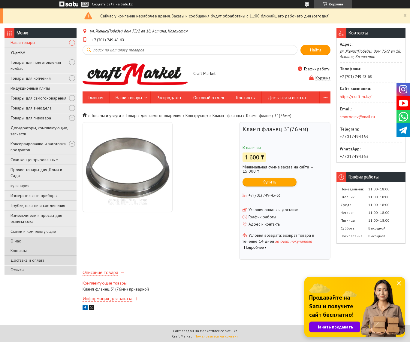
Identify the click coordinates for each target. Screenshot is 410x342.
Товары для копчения (31, 78)
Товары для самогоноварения (38, 98)
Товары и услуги (106, 115)
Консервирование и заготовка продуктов (38, 147)
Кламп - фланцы (227, 115)
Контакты (19, 250)
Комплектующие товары (105, 283)
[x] (91, 308)
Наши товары (23, 42)
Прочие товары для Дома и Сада (36, 172)
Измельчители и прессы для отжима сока (36, 218)
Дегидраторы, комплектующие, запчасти (39, 131)
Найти (315, 50)
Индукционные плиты (30, 88)
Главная (96, 97)
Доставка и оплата (27, 260)
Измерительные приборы (34, 195)
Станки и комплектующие (33, 231)
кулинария (20, 185)
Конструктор (196, 115)
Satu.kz (231, 330)
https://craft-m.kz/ (355, 96)
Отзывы (17, 270)
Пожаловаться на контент (216, 336)
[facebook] (85, 308)
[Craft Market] (135, 74)
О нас (16, 241)
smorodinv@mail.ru (357, 116)
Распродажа (169, 97)
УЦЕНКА (18, 52)
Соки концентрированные (34, 159)
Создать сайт (103, 4)
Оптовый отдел (208, 97)
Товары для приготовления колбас (36, 65)
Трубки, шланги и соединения (38, 205)
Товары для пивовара (31, 118)
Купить (269, 182)
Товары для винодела (31, 108)
